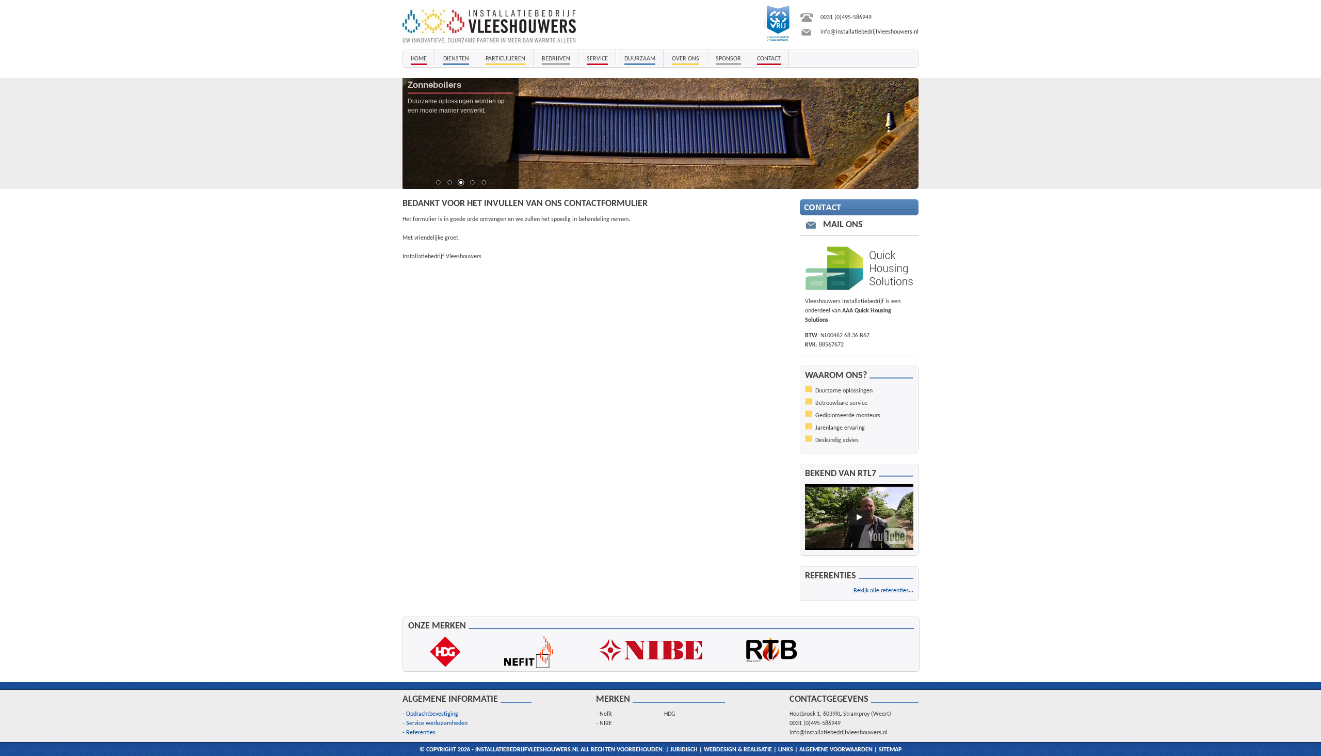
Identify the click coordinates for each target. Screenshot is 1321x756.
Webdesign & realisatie (738, 750)
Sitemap (890, 750)
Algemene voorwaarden (836, 750)
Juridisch (684, 750)
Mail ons (843, 225)
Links (785, 750)
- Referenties (419, 733)
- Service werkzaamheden (435, 723)
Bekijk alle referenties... (883, 591)
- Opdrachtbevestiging (430, 714)
